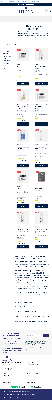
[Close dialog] (35, 179)
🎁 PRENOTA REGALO (26, 213)
